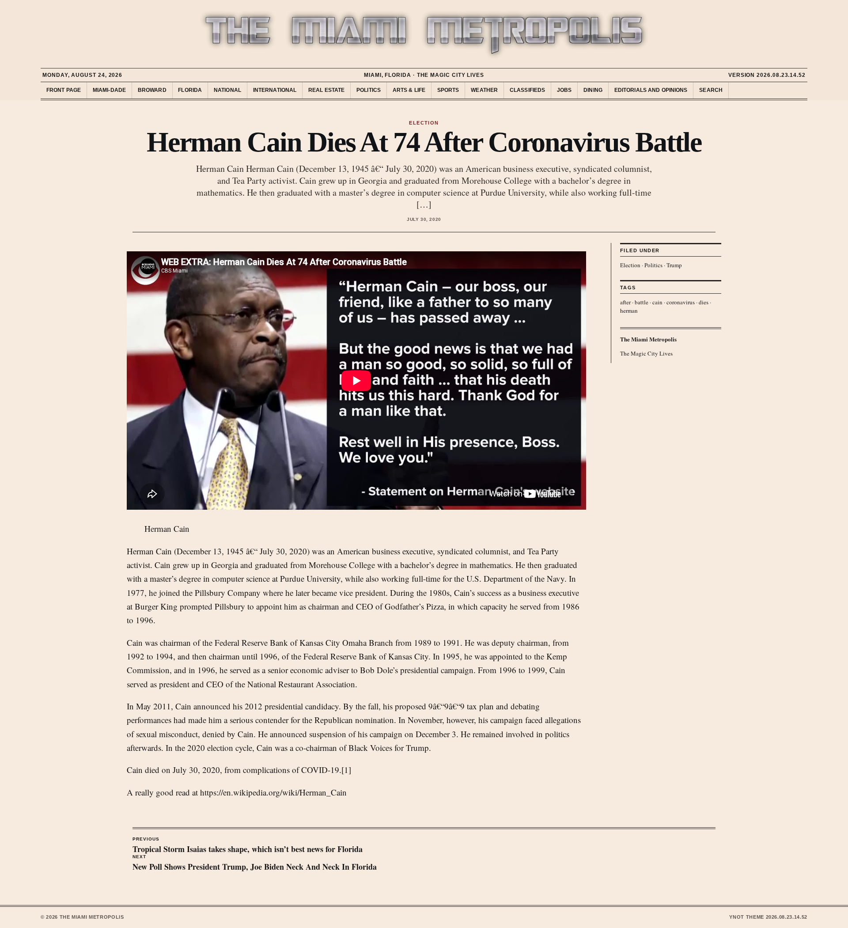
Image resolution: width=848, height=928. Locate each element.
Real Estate (326, 90)
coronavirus (680, 302)
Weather (484, 90)
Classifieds (527, 90)
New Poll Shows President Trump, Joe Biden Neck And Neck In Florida (254, 863)
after (625, 302)
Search (711, 90)
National (227, 90)
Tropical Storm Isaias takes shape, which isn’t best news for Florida (247, 846)
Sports (448, 90)
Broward (152, 90)
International (275, 90)
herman (629, 310)
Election (630, 265)
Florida (190, 90)
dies (703, 302)
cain (657, 302)
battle (641, 302)
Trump (674, 265)
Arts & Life (409, 90)
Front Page (63, 90)
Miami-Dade (109, 90)
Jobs (564, 90)
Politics (368, 90)
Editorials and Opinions (651, 90)
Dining (592, 90)
